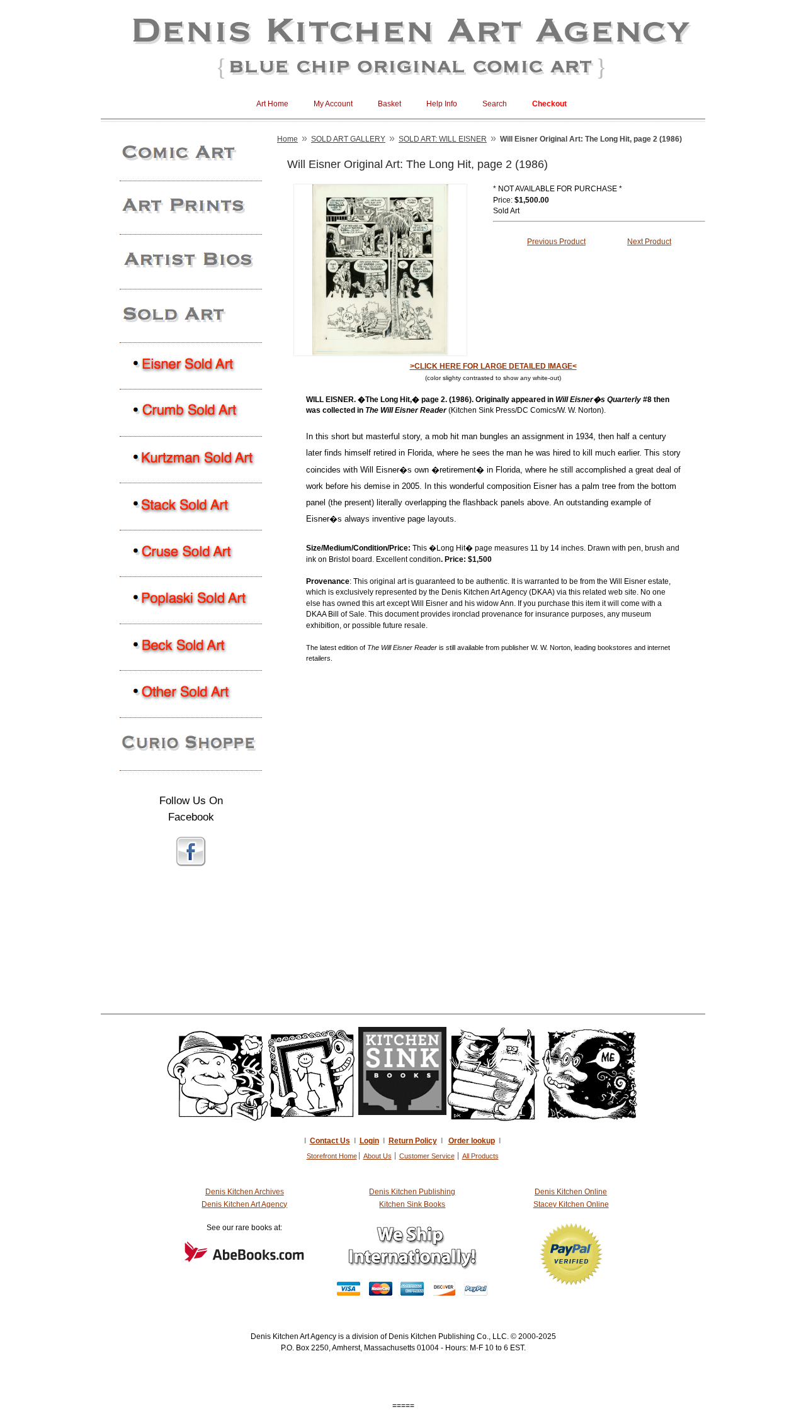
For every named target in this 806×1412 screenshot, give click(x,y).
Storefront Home (332, 1156)
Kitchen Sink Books (412, 1204)
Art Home (272, 103)
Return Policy (413, 1140)
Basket (389, 103)
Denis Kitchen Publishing (412, 1191)
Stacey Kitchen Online (571, 1204)
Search (494, 103)
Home (287, 139)
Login (369, 1140)
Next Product (649, 241)
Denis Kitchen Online (571, 1191)
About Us (377, 1156)
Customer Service (427, 1156)
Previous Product (556, 241)
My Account (333, 103)
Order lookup (471, 1140)
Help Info (441, 103)
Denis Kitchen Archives (244, 1191)
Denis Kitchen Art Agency (244, 1204)
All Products (480, 1156)
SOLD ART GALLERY (348, 139)
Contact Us (330, 1140)
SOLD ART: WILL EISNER (443, 139)
